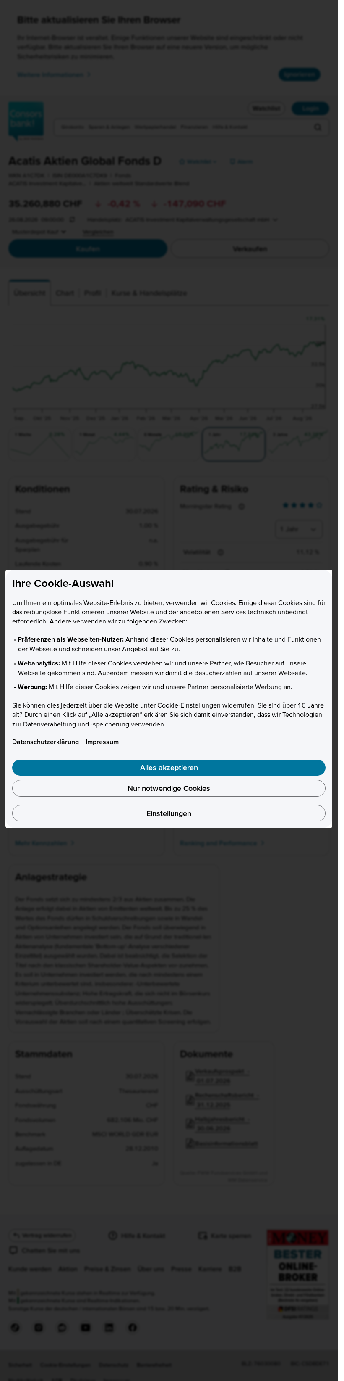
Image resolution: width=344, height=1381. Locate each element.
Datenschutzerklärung (45, 741)
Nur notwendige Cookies (169, 788)
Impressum (102, 741)
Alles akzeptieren (169, 767)
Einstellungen (168, 813)
